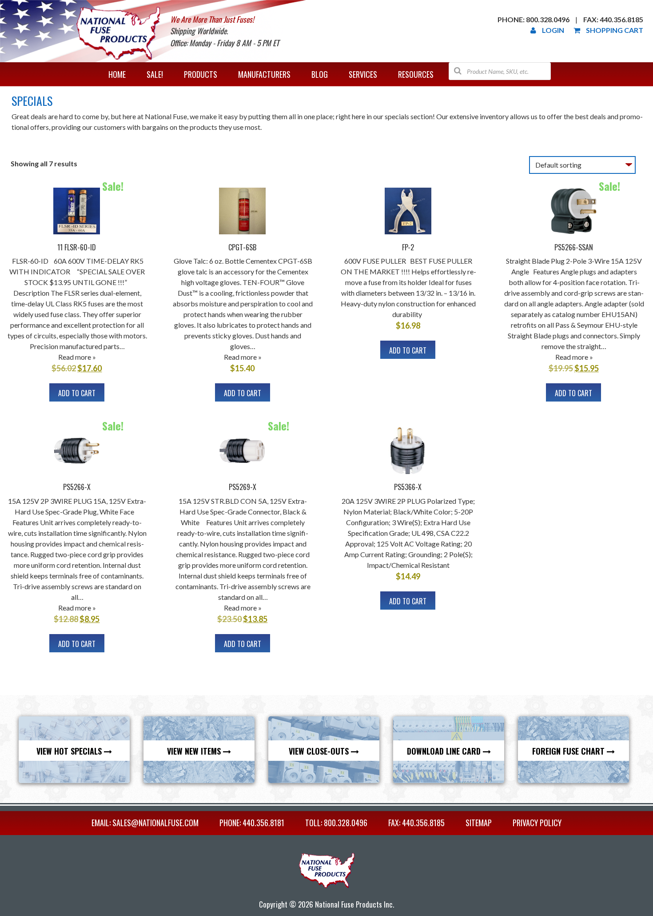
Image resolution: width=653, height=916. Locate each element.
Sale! (155, 74)
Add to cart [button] (77, 393)
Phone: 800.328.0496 (533, 19)
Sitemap (479, 822)
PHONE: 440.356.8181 (251, 822)
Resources (416, 74)
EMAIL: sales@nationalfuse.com (145, 822)
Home (117, 74)
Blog (319, 74)
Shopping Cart (614, 30)
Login (553, 30)
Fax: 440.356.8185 (613, 19)
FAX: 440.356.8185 (416, 822)
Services (363, 74)
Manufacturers (264, 74)
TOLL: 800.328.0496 (336, 822)
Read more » (77, 357)
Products (200, 74)
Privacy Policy (537, 822)
